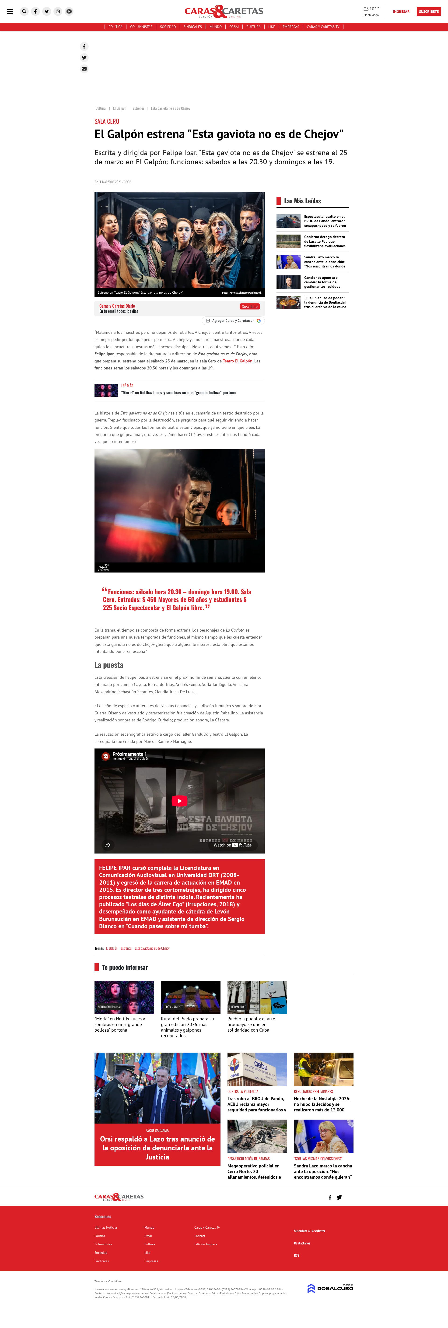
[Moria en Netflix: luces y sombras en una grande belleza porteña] (106, 392)
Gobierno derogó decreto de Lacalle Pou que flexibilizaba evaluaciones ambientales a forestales (325, 243)
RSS (296, 1255)
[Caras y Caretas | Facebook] (35, 11)
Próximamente (173, 1006)
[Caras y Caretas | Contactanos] (348, 1197)
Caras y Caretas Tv (323, 26)
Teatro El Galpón (237, 361)
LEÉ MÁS (127, 385)
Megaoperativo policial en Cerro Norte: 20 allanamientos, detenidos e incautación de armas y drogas (254, 1177)
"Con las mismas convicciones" (318, 1158)
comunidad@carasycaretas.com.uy (127, 1293)
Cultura (253, 26)
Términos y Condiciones (108, 1281)
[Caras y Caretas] (119, 1200)
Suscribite (250, 306)
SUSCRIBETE (429, 11)
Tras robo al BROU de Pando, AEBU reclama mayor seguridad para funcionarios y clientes (257, 1107)
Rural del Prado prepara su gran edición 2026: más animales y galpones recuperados (187, 1027)
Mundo (216, 26)
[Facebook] (84, 46)
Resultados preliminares (313, 1091)
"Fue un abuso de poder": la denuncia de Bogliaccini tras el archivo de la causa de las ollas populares (325, 304)
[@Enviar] (84, 68)
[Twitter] (84, 57)
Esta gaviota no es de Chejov (152, 948)
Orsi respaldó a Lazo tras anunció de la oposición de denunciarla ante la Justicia (157, 1148)
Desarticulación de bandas (249, 1158)
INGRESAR (401, 11)
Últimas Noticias (106, 1227)
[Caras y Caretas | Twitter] (46, 11)
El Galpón (112, 948)
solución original (109, 1006)
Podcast (199, 1236)
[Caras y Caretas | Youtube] (69, 11)
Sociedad (168, 26)
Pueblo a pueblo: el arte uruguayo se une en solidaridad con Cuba (251, 1024)
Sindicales (193, 26)
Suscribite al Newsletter (309, 1230)
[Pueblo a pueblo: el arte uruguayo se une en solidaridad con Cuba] (257, 1013)
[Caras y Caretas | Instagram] (57, 11)
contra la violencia (243, 1091)
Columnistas (141, 26)
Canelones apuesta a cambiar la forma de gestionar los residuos (322, 282)
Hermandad (238, 1006)
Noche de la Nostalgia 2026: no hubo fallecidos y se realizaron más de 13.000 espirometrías (322, 1107)
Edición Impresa (205, 1244)
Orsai (234, 26)
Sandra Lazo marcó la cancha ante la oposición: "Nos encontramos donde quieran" (324, 264)
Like (271, 26)
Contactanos (302, 1242)
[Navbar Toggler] (13, 11)
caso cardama (157, 1130)
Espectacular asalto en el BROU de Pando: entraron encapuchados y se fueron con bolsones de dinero (325, 223)
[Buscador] (24, 11)
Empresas (291, 26)
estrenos (126, 948)
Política (115, 26)
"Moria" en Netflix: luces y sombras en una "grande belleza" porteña (178, 392)
